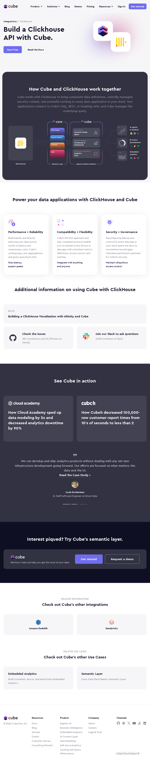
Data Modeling (68, 740)
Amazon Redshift (38, 628)
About (91, 723)
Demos (78, 6)
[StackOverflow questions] (139, 723)
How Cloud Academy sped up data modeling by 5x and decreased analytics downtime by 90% (35, 420)
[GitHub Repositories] (118, 723)
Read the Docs (36, 49)
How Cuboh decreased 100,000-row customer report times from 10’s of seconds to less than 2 (110, 417)
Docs (34, 723)
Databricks (112, 628)
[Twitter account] (129, 723)
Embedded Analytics (22, 673)
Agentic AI (65, 723)
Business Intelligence (71, 727)
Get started (137, 6)
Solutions (52, 6)
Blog (67, 6)
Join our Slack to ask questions (117, 334)
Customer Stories (41, 740)
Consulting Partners (42, 745)
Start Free (12, 49)
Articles (36, 732)
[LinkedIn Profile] (144, 723)
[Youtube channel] (134, 723)
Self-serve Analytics (70, 745)
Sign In (121, 6)
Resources (104, 6)
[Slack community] (123, 723)
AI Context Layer (69, 736)
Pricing (90, 6)
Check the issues (34, 334)
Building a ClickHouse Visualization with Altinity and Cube (48, 316)
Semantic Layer (92, 673)
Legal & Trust (95, 732)
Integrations (10, 21)
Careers (92, 727)
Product (35, 6)
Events (35, 736)
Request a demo (122, 559)
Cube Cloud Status (127, 753)
